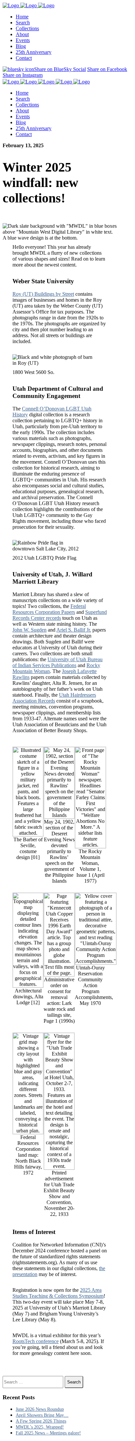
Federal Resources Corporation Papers (49, 609)
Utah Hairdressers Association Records (54, 698)
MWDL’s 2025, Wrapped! (40, 1427)
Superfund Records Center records (59, 615)
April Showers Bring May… (42, 1415)
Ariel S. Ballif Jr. (73, 630)
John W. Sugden (29, 630)
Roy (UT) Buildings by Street (43, 294)
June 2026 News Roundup (40, 1409)
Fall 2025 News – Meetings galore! (48, 1432)
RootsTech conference (35, 1341)
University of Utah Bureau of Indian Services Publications (57, 662)
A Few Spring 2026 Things (41, 1421)
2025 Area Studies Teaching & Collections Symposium (58, 1293)
